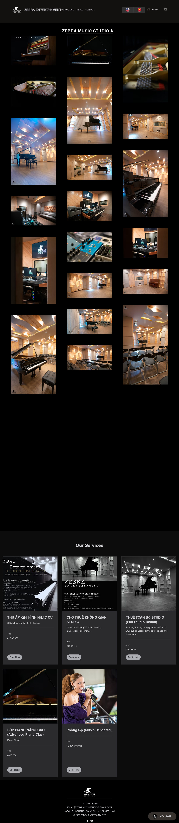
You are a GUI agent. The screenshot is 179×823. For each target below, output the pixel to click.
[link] (30, 617)
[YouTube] (91, 820)
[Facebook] (87, 820)
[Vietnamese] (139, 10)
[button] (54, 10)
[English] (128, 10)
